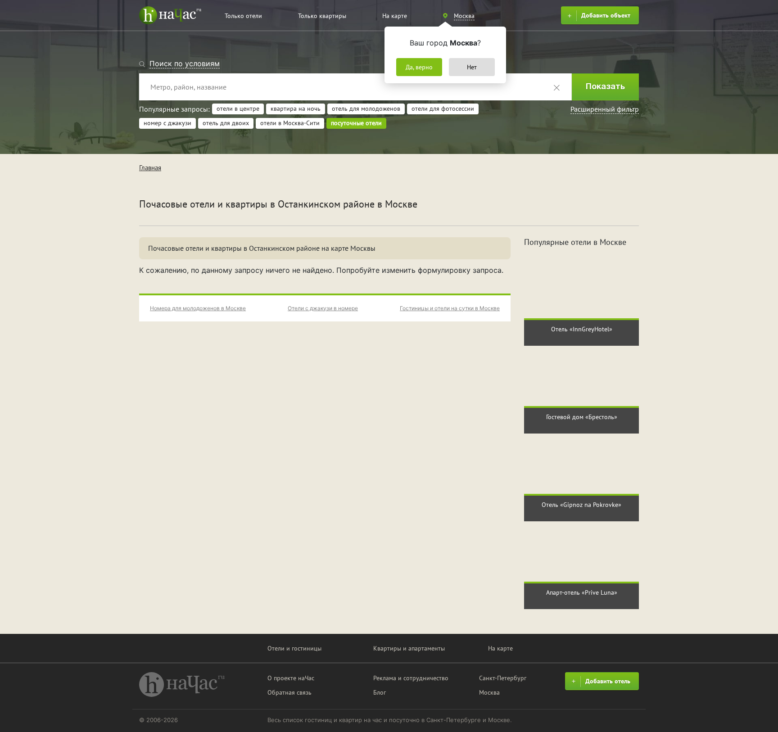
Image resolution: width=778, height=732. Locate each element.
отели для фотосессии (443, 108)
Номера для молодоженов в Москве (198, 308)
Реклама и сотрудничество (410, 678)
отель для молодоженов (366, 108)
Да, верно (419, 67)
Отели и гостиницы (294, 648)
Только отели (243, 16)
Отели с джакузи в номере (323, 308)
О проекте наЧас (290, 678)
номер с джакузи (167, 123)
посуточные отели (356, 123)
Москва (489, 692)
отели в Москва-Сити (290, 123)
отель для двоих (226, 123)
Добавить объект (605, 15)
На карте (394, 16)
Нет (472, 67)
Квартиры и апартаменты (409, 648)
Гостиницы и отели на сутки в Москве (450, 308)
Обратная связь (289, 692)
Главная (150, 167)
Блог (379, 692)
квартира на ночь (296, 108)
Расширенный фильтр (604, 108)
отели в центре (238, 108)
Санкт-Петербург (502, 678)
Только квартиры (322, 16)
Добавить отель (607, 681)
